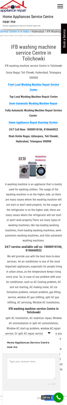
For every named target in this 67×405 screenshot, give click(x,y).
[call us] (58, 397)
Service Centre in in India (14, 31)
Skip (39, 397)
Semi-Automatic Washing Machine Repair (33, 103)
